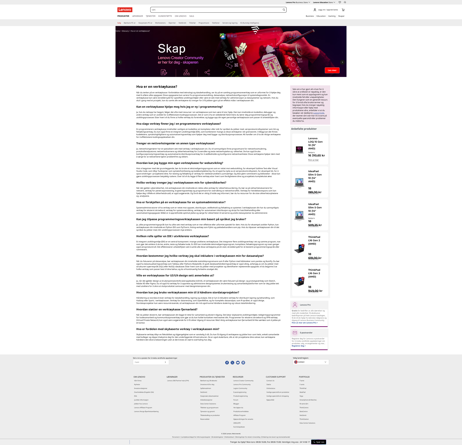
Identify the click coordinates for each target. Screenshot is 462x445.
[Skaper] (345, 16)
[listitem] (310, 149)
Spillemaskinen (205, 388)
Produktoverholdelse (241, 411)
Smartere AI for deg (207, 384)
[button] (339, 2)
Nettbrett (203, 392)
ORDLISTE (237, 423)
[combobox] (216, 9)
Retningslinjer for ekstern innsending (248, 437)
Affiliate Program (239, 415)
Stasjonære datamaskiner (209, 396)
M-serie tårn (304, 404)
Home (117, 31)
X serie (302, 384)
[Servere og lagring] (238, 23)
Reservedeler (205, 419)
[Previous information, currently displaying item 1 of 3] (119, 62)
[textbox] (311, 362)
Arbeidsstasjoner (206, 400)
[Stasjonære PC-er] (153, 23)
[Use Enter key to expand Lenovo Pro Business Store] (309, 2)
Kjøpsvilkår (270, 400)
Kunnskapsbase (239, 427)
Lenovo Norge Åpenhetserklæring (146, 411)
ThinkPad (303, 388)
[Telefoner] (220, 23)
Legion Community (240, 388)
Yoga (301, 396)
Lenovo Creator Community (243, 380)
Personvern (176, 437)
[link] (345, 3)
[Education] (326, 16)
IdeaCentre (304, 411)
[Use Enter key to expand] (339, 10)
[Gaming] (336, 16)
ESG (135, 396)
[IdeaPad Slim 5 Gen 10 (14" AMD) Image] (299, 183)
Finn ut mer (313, 160)
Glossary (125, 31)
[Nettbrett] (187, 23)
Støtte (268, 384)
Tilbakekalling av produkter (210, 415)
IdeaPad (302, 392)
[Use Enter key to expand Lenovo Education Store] (334, 2)
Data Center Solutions (208, 404)
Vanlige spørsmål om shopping (277, 396)
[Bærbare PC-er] (136, 23)
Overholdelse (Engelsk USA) (144, 392)
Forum (235, 400)
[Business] (314, 16)
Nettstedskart (229, 437)
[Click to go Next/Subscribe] (165, 362)
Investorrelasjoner (140, 388)
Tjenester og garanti (207, 411)
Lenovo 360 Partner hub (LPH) (178, 380)
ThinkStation (304, 419)
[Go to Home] (124, 9)
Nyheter (137, 384)
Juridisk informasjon (141, 400)
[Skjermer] (176, 23)
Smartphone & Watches (308, 400)
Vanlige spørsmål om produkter (277, 392)
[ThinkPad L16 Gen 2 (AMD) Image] (299, 248)
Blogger (236, 404)
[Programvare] (210, 23)
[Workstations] (166, 23)
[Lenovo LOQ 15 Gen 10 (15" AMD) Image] (299, 150)
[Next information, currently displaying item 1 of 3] (342, 62)
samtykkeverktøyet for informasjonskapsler (195, 437)
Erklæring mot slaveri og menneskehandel (276, 437)
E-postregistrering (239, 392)
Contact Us (270, 380)
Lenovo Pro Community (242, 384)
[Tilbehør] (196, 23)
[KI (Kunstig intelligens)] (259, 23)
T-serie (302, 380)
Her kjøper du (238, 407)
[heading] (316, 143)
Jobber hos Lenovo (141, 404)
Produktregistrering (240, 396)
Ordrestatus (270, 388)
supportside (318, 113)
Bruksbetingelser (217, 437)
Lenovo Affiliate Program (143, 407)
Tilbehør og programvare (209, 407)
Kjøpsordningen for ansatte (243, 419)
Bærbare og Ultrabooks (208, 380)
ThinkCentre (304, 407)
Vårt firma (137, 380)
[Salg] (122, 23)
